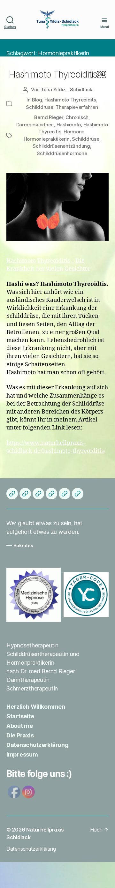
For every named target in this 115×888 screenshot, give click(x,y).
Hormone (74, 132)
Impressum (22, 754)
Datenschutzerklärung (37, 745)
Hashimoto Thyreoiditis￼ (57, 74)
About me (19, 725)
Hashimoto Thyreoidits (70, 100)
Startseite (20, 716)
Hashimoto (69, 125)
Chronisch (76, 117)
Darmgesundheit (35, 125)
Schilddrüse (39, 107)
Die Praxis (20, 735)
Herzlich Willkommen (35, 706)
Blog (37, 100)
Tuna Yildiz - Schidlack (66, 89)
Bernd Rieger (48, 117)
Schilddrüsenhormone (62, 153)
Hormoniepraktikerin (47, 139)
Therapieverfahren (77, 107)
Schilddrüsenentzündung (61, 146)
